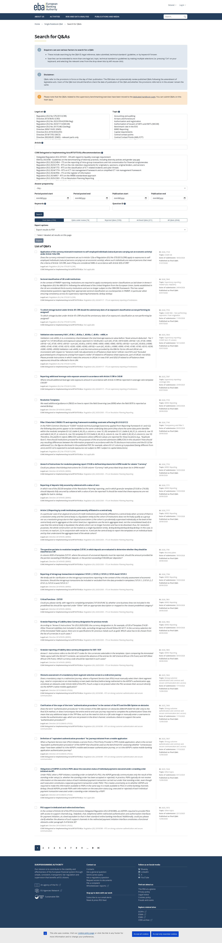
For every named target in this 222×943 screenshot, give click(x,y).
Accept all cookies (141, 934)
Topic (115, 111)
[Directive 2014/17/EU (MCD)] (72, 134)
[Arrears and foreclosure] (150, 118)
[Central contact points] (150, 134)
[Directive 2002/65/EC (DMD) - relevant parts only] (72, 137)
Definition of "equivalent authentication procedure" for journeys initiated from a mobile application (83, 738)
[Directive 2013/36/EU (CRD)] (72, 118)
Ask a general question (96, 872)
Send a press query (94, 874)
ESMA (140, 914)
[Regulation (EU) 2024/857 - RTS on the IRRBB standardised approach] (111, 175)
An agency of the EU (49, 885)
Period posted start (44, 193)
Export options (41, 225)
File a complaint (93, 883)
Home (37, 24)
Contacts (90, 869)
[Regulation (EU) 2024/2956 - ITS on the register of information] (111, 173)
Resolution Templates (49, 400)
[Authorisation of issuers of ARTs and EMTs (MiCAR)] (150, 124)
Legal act (39, 111)
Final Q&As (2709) (49, 220)
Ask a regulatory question (97, 877)
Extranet (171, 5)
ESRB (140, 917)
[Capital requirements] (150, 132)
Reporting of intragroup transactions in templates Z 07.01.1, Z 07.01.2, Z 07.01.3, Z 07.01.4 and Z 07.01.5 (83, 574)
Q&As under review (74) (80, 220)
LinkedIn (145, 872)
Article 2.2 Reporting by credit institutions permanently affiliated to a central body (76, 510)
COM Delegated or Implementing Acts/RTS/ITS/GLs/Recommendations (68, 152)
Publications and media (107, 16)
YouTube (145, 877)
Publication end (158, 193)
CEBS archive (144, 920)
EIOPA (141, 911)
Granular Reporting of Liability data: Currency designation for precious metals (74, 621)
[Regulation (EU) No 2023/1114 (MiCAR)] (72, 124)
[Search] (184, 16)
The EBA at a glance (147, 889)
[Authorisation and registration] (150, 121)
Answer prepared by (44, 183)
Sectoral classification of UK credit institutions (60, 279)
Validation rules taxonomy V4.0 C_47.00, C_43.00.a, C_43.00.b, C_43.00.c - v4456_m (74, 334)
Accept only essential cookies (165, 934)
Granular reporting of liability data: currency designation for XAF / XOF (70, 650)
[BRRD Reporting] (150, 129)
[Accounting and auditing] (150, 116)
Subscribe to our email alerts (98, 897)
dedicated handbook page (144, 97)
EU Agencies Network (49, 890)
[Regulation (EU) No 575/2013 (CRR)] (72, 116)
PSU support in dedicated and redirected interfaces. (62, 807)
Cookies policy (144, 897)
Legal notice (143, 894)
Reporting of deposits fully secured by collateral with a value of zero (69, 485)
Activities (55, 16)
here (51, 99)
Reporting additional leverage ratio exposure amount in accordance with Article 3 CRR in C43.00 (81, 376)
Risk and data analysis (77, 16)
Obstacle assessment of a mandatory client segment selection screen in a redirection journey (80, 675)
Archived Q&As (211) (144, 220)
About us (39, 16)
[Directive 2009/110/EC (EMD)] (72, 129)
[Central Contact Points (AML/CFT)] (150, 137)
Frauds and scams (146, 900)
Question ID (118, 203)
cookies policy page (86, 933)
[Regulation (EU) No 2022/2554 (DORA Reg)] (72, 121)
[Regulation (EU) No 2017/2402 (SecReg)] (72, 126)
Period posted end (82, 193)
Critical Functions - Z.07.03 (51, 599)
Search (39, 214)
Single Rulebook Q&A (53, 24)
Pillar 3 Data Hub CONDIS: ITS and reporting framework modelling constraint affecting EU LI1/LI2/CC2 (84, 422)
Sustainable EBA (52, 896)
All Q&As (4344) (174, 220)
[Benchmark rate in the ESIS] (150, 126)
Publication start (120, 193)
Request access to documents (99, 880)
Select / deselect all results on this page (54, 235)
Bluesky (144, 869)
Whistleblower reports (96, 886)
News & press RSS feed (96, 900)
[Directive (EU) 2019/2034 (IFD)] (72, 132)
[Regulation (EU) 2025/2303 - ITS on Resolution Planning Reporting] (111, 178)
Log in (181, 5)
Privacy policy (144, 892)
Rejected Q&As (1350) (113, 220)
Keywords (39, 203)
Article (38, 142)
